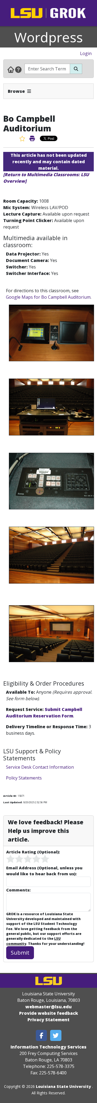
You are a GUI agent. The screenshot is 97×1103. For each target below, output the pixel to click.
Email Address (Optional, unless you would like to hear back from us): (44, 870)
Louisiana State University (63, 1086)
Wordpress (48, 37)
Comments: (18, 890)
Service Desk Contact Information (40, 767)
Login (86, 53)
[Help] (18, 69)
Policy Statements (24, 778)
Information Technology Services (48, 1047)
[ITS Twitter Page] (55, 1035)
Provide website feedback (48, 1013)
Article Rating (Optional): (33, 852)
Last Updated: (12, 802)
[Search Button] (76, 69)
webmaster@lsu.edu (48, 1007)
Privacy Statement (48, 1020)
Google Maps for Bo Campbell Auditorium (48, 297)
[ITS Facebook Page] (41, 1035)
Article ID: (10, 796)
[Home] (11, 69)
